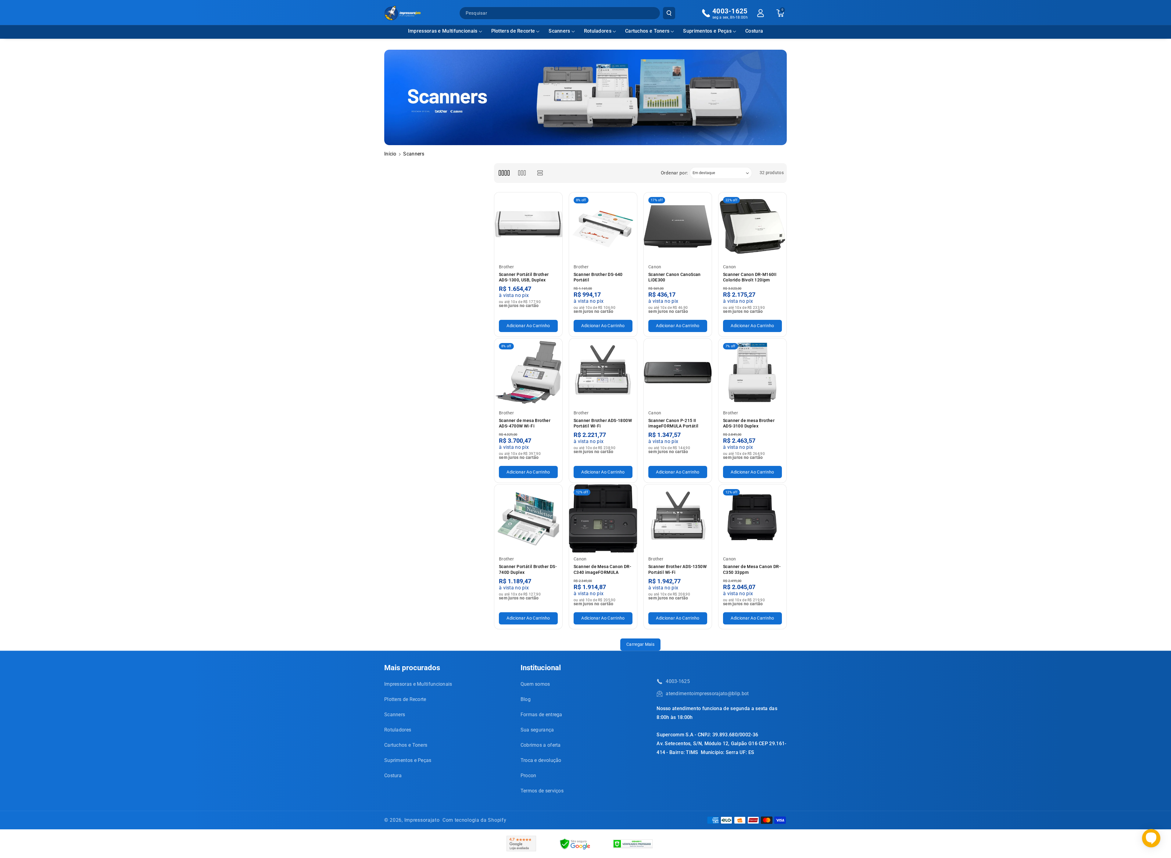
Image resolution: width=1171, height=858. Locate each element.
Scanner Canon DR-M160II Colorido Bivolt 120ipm (749, 277)
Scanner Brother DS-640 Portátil (598, 277)
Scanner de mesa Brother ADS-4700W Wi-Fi (524, 423)
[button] (445, 31)
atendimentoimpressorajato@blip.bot (707, 693)
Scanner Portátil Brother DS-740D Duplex (528, 569)
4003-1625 (678, 681)
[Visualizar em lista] (540, 173)
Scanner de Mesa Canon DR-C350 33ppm (752, 569)
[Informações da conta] (760, 13)
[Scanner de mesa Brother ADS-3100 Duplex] (752, 372)
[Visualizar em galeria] (522, 173)
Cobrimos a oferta (541, 745)
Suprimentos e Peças (707, 31)
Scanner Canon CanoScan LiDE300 (674, 277)
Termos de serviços (542, 791)
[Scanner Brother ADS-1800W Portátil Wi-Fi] (603, 372)
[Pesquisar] (669, 13)
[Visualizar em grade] (504, 173)
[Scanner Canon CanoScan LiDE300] (678, 226)
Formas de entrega (541, 714)
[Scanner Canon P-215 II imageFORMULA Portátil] (678, 372)
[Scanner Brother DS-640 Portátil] (603, 226)
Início (390, 154)
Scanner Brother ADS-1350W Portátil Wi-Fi (677, 569)
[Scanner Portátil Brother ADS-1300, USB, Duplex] (528, 226)
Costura (393, 775)
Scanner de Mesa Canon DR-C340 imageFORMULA (602, 569)
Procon (528, 775)
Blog (526, 699)
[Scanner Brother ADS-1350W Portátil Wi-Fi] (678, 518)
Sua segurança (537, 730)
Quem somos (535, 684)
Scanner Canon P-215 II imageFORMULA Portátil (673, 423)
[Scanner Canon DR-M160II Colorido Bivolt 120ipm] (752, 226)
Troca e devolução (541, 760)
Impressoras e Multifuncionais (443, 31)
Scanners (559, 31)
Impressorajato (422, 820)
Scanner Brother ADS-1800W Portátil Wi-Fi (603, 423)
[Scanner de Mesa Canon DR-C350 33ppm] (752, 518)
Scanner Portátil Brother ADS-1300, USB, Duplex (524, 277)
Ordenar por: (674, 173)
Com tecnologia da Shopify (474, 820)
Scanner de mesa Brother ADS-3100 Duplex (749, 423)
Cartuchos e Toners (647, 31)
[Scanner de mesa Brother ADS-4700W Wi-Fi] (528, 372)
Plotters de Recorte (513, 31)
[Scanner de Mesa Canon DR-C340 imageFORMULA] (603, 518)
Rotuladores (597, 31)
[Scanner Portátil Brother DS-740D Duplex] (528, 518)
